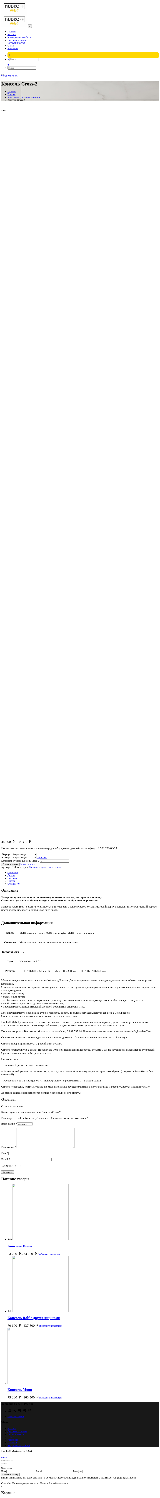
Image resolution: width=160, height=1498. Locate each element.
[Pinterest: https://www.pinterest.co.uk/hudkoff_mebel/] (29, 1411)
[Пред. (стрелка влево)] (2, 1463)
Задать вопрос (27, 864)
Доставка (12, 878)
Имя (4, 1153)
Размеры (6, 857)
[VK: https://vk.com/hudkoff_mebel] (24, 1411)
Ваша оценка (9, 1123)
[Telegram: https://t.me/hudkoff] (14, 1411)
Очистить (42, 857)
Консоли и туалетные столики (45, 867)
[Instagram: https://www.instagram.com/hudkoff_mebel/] (9, 1411)
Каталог (12, 1428)
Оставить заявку (10, 864)
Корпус (6, 854)
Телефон (7, 1165)
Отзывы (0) (14, 883)
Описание (13, 872)
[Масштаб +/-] (12, 1460)
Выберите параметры (49, 1254)
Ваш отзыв (9, 1147)
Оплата (11, 881)
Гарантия (12, 1442)
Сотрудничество (16, 1434)
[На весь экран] (9, 1460)
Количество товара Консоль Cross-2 (20, 860)
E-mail (39, 1471)
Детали (11, 875)
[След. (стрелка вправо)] (5, 1463)
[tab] (83, 872)
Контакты (13, 1439)
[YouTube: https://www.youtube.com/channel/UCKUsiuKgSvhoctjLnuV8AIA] (19, 1411)
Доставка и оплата (17, 1431)
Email (5, 1159)
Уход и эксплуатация (19, 1445)
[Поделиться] (5, 1460)
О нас (11, 1437)
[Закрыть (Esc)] (2, 1460)
